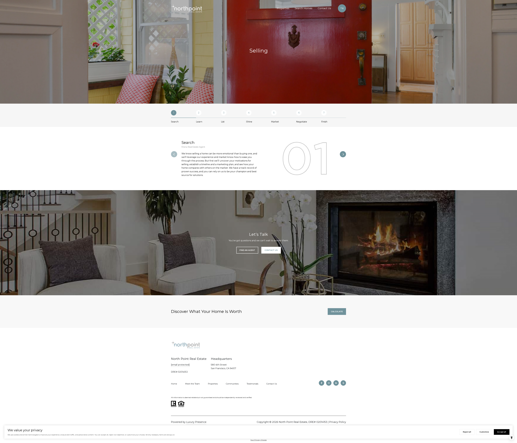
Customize (484, 432)
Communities (232, 384)
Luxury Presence (196, 422)
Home (174, 384)
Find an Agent (247, 250)
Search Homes (303, 8)
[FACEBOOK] (321, 383)
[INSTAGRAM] (328, 383)
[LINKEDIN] (336, 383)
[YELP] (343, 383)
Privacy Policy (337, 422)
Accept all (501, 432)
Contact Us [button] (271, 250)
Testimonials (252, 384)
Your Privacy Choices (258, 440)
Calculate (337, 311)
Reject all (467, 432)
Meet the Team (192, 384)
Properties (283, 8)
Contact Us (324, 8)
